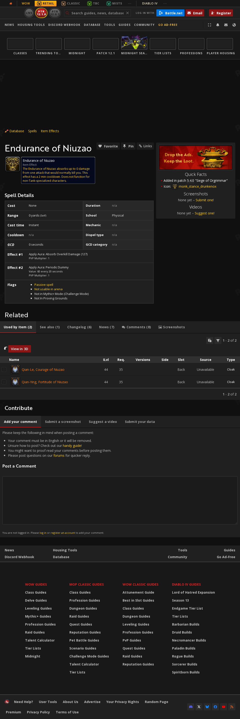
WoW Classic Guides (140, 584)
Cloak (231, 369)
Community (144, 25)
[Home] (7, 702)
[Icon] (12, 164)
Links (147, 146)
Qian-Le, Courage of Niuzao (43, 369)
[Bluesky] (207, 706)
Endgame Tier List (187, 608)
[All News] (11, 3)
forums (58, 455)
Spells (32, 131)
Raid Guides (35, 632)
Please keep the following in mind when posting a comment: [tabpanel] (56, 482)
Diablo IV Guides (186, 584)
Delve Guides (36, 600)
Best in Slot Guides (138, 600)
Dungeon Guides (83, 608)
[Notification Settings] (217, 24)
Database (92, 25)
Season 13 (180, 600)
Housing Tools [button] (31, 25)
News (9, 25)
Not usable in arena (48, 289)
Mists (117, 3)
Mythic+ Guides (38, 616)
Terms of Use (67, 712)
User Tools (48, 702)
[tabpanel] (120, 366)
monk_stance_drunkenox (197, 186)
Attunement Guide (138, 592)
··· (129, 3)
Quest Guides (80, 624)
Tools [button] (109, 25)
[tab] (18, 327)
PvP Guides (132, 640)
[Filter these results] (217, 340)
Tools (182, 550)
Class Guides (35, 592)
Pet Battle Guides (84, 640)
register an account (63, 532)
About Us (70, 702)
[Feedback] (225, 24)
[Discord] (190, 706)
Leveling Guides (38, 608)
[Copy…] (209, 340)
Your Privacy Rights (122, 702)
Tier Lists (33, 648)
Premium (13, 712)
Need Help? (23, 702)
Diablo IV (154, 3)
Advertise (92, 702)
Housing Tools (65, 550)
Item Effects (50, 131)
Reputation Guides (85, 632)
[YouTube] (223, 706)
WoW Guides (36, 584)
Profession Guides (40, 624)
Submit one (204, 200)
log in (43, 532)
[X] (198, 706)
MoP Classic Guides (86, 584)
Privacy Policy (38, 712)
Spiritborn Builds (186, 672)
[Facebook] (215, 706)
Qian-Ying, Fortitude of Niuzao (45, 382)
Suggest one (204, 213)
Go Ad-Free (168, 25)
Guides (125, 25)
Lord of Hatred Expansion (193, 592)
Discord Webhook (64, 25)
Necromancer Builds (189, 640)
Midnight (32, 656)
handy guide (72, 445)
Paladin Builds (183, 648)
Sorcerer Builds (184, 664)
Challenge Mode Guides (89, 656)
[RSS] (231, 706)
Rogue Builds (183, 656)
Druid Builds (182, 632)
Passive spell (43, 284)
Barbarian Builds (185, 624)
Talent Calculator (40, 640)
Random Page (156, 702)
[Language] (234, 24)
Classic (73, 3)
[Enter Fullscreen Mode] (209, 24)
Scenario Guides (82, 648)
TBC (96, 3)
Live (29, 13)
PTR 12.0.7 (54, 13)
